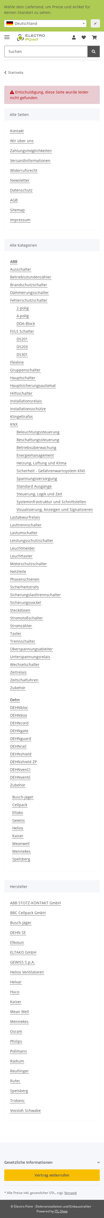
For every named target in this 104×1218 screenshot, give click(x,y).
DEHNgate (19, 730)
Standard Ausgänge (34, 486)
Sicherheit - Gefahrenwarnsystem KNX (51, 470)
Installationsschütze (28, 408)
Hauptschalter (22, 377)
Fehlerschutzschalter (28, 300)
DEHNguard (20, 738)
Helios (17, 828)
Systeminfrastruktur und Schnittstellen (51, 501)
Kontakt (17, 130)
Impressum (20, 219)
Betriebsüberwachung (36, 447)
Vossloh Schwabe (25, 1110)
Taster (15, 633)
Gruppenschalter (25, 370)
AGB (14, 200)
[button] (74, 37)
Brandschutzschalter (28, 284)
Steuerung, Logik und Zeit (39, 493)
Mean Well (19, 1011)
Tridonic (17, 1100)
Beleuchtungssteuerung (38, 432)
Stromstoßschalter (26, 617)
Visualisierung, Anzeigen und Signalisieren (55, 509)
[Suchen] (93, 51)
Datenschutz (21, 190)
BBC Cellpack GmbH (28, 912)
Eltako (17, 812)
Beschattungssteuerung (38, 439)
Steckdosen (20, 610)
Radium (17, 1061)
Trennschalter (22, 641)
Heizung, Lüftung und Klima (41, 463)
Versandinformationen (30, 160)
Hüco (14, 991)
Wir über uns (22, 140)
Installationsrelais (26, 401)
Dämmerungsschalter (29, 292)
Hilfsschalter (21, 393)
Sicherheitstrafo (24, 586)
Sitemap (17, 209)
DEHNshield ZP (23, 761)
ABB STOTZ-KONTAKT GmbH (35, 902)
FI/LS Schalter (22, 331)
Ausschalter (20, 269)
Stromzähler (21, 625)
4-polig (23, 315)
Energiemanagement (35, 455)
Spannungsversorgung (37, 478)
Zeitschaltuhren (24, 679)
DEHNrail (18, 746)
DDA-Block (26, 323)
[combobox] (45, 23)
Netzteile (18, 571)
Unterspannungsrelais (30, 656)
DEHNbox (18, 715)
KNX (14, 424)
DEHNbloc (19, 707)
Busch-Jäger (23, 797)
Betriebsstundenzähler (30, 277)
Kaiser (17, 835)
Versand (70, 1192)
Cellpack (19, 804)
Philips (16, 1041)
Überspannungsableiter (31, 648)
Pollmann (18, 1051)
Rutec (15, 1080)
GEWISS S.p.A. (22, 962)
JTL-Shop (61, 1211)
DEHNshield (20, 754)
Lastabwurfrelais (25, 517)
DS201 (22, 339)
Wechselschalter (24, 664)
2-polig (23, 308)
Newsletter (20, 180)
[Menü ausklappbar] (7, 35)
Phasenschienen (24, 579)
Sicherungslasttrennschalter (35, 594)
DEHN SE (18, 932)
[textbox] (45, 23)
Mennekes (21, 851)
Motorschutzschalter (28, 563)
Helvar (16, 981)
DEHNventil (20, 777)
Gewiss (18, 820)
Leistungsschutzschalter (31, 540)
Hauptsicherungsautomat (33, 385)
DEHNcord (19, 723)
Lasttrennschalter (26, 524)
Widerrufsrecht (23, 170)
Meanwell (21, 843)
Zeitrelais (18, 672)
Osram (16, 1031)
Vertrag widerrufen (52, 1175)
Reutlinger (19, 1070)
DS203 (22, 346)
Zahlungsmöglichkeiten (31, 150)
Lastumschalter (24, 532)
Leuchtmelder (22, 548)
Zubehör (17, 687)
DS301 (22, 354)
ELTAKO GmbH (23, 952)
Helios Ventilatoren (27, 972)
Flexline (17, 362)
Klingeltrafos (21, 416)
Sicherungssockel (25, 602)
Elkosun (17, 942)
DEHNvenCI (20, 769)
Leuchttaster (21, 555)
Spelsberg (21, 859)
